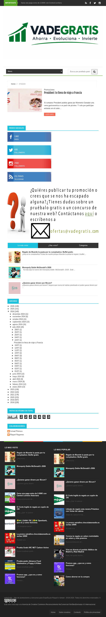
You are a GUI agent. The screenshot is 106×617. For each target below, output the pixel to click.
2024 (12, 311)
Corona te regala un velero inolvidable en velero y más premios (82, 537)
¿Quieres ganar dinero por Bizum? (32, 480)
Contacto (77, 612)
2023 (12, 389)
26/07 (17, 332)
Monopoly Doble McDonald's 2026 (31, 466)
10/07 (17, 353)
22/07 (17, 340)
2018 (12, 402)
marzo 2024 (17, 382)
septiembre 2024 (19, 322)
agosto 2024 (18, 324)
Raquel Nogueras (17, 435)
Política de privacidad (92, 612)
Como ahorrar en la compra (77, 577)
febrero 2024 (18, 384)
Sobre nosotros (64, 612)
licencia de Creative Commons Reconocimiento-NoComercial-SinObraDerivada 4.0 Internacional (58, 604)
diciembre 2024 (19, 314)
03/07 (17, 366)
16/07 (17, 345)
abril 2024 (17, 379)
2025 (12, 309)
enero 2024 (17, 387)
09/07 (17, 356)
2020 (12, 397)
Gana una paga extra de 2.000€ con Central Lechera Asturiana (32, 494)
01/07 (17, 371)
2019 (12, 400)
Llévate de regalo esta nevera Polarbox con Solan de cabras (82, 510)
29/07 (17, 330)
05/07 (17, 361)
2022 (12, 392)
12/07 (17, 348)
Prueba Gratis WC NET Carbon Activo (33, 548)
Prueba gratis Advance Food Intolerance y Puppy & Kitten (29, 562)
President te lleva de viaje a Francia (63, 92)
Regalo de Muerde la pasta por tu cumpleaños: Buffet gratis (31, 454)
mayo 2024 (17, 376)
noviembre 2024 (19, 316)
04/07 (17, 363)
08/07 (17, 358)
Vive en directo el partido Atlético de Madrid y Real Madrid (81, 551)
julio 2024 (17, 327)
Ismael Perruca (16, 431)
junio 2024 (17, 374)
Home (13, 84)
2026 (12, 306)
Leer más (49, 114)
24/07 (17, 337)
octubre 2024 (18, 319)
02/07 (17, 369)
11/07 (17, 350)
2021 (12, 395)
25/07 (17, 335)
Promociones (49, 90)
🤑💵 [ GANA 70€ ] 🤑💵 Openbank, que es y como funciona (32, 521)
